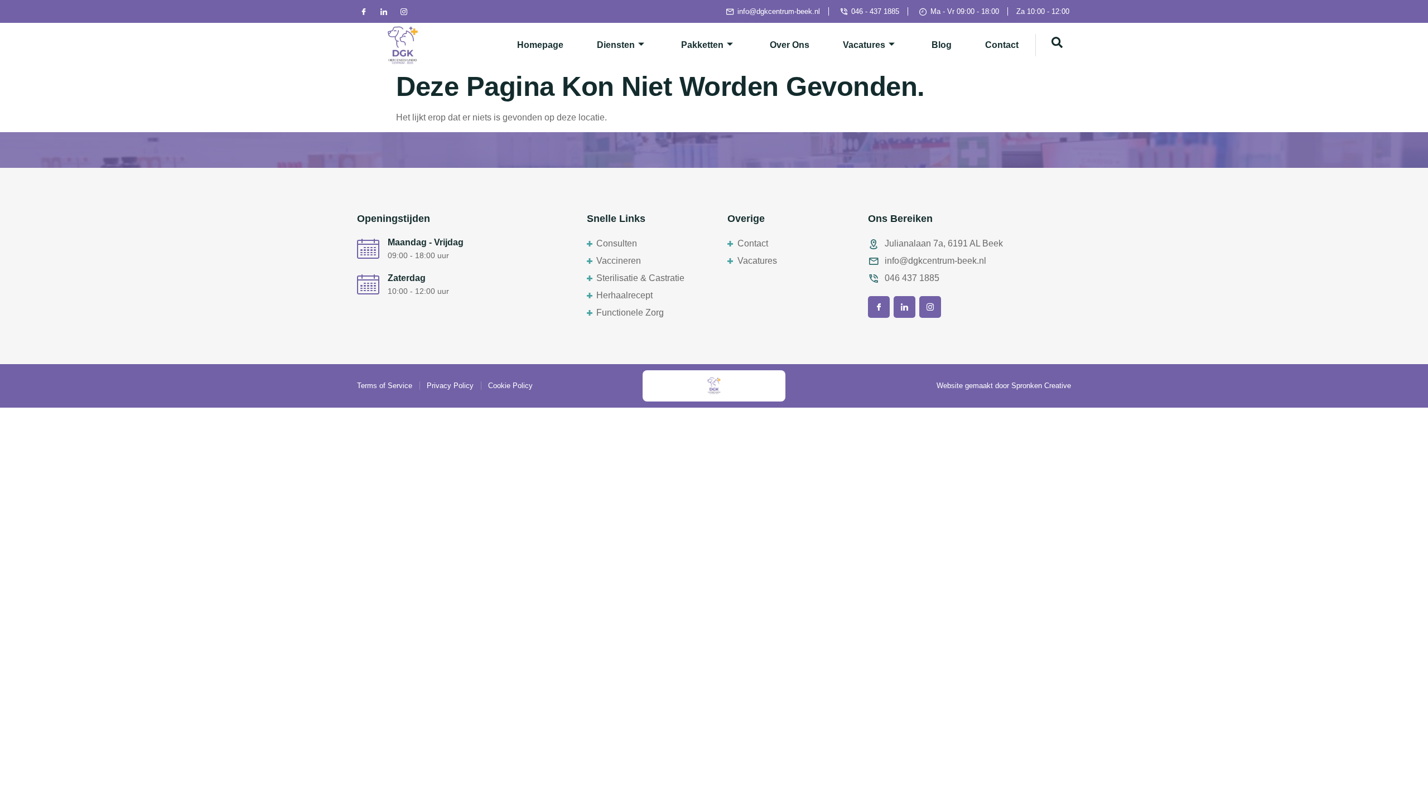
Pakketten (702, 45)
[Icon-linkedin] (383, 11)
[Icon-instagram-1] (404, 11)
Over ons (789, 45)
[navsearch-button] (1057, 45)
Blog (942, 45)
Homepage (540, 45)
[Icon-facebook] (363, 11)
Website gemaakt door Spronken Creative (1004, 385)
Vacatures (864, 45)
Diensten (616, 45)
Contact (1002, 45)
